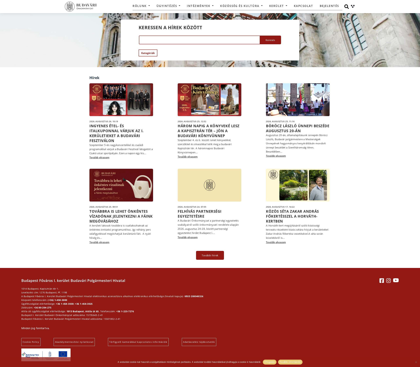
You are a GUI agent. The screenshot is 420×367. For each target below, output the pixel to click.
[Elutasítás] (416, 362)
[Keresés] (346, 7)
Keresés (270, 40)
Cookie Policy (31, 341)
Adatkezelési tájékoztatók (199, 341)
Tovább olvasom (99, 157)
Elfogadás (269, 362)
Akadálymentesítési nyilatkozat (74, 341)
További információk (290, 362)
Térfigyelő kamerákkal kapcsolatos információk (138, 341)
